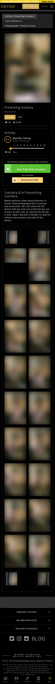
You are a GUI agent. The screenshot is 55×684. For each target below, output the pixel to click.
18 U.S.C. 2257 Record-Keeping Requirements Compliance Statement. (27, 661)
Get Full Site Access (31, 168)
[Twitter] (12, 638)
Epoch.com (31, 675)
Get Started (31, 6)
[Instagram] (19, 638)
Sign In (44, 6)
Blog (38, 638)
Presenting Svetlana (18, 107)
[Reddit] (26, 638)
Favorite (10, 117)
